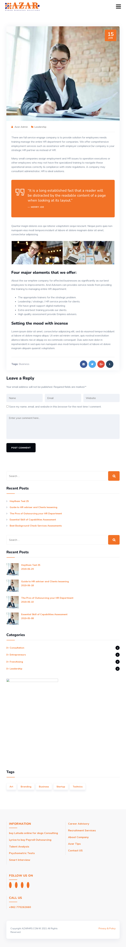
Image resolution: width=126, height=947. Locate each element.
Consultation (17, 647)
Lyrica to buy (17, 839)
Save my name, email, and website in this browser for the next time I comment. (55, 406)
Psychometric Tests (22, 853)
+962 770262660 (20, 907)
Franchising (16, 661)
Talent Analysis (19, 846)
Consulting (51, 833)
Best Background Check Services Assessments (36, 525)
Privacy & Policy (107, 928)
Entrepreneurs (18, 654)
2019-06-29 (27, 569)
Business (24, 364)
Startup (60, 786)
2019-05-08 (27, 618)
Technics (78, 786)
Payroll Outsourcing (38, 839)
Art (11, 786)
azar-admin (21, 126)
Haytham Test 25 (19, 501)
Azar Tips (74, 843)
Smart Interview (20, 859)
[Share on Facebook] (83, 364)
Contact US (75, 850)
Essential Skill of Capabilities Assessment (33, 519)
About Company (78, 837)
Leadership (40, 126)
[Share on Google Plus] (101, 364)
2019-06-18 (27, 585)
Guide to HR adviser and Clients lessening (33, 507)
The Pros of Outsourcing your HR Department (36, 513)
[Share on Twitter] (92, 364)
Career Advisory (78, 823)
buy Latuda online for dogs (26, 833)
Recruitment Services (82, 830)
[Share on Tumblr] (109, 364)
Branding (26, 786)
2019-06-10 (27, 602)
